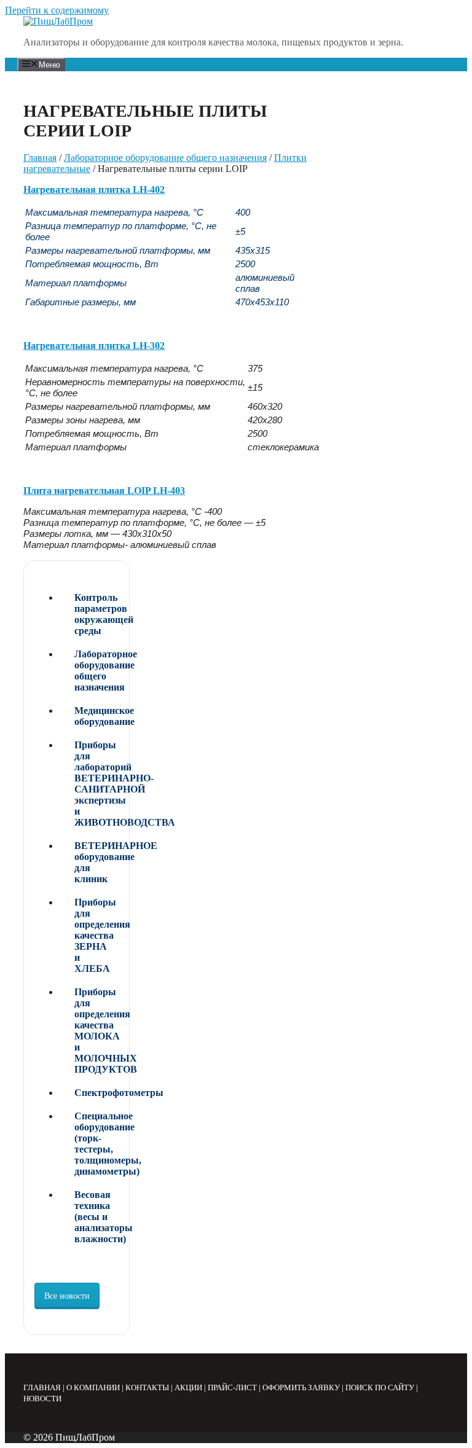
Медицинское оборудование (96, 716)
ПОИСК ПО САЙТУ (379, 1387)
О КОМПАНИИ (93, 1387)
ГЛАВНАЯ (42, 1387)
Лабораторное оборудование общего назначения (165, 157)
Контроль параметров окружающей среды (96, 614)
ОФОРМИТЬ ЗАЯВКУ (301, 1387)
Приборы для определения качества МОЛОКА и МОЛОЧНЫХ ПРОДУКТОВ (96, 1030)
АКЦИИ (188, 1387)
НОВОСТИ (42, 1398)
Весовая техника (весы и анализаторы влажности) (96, 1216)
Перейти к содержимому (57, 10)
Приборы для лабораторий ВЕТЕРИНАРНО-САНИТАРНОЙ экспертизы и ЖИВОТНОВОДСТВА (96, 784)
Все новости (67, 1296)
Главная (40, 157)
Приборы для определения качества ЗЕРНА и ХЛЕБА (96, 935)
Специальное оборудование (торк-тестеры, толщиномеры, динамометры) (96, 1143)
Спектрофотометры (96, 1092)
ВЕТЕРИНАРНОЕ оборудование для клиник (96, 862)
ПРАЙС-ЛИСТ (232, 1387)
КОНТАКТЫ (147, 1387)
